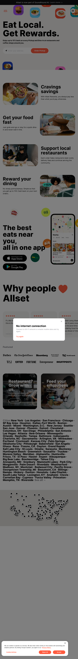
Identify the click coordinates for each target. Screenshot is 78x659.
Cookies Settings (11, 652)
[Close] (65, 643)
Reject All (45, 652)
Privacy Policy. (46, 647)
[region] (35, 648)
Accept (59, 652)
